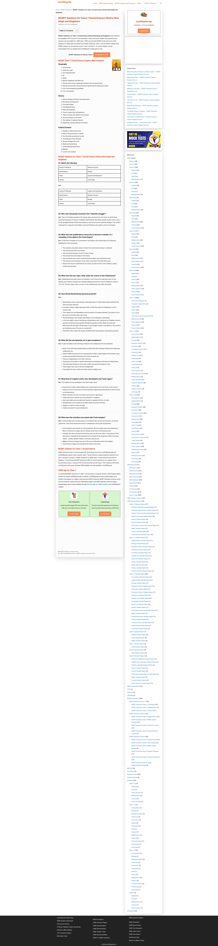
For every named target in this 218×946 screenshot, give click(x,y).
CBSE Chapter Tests (99, 932)
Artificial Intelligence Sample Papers (142, 507)
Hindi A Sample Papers (138, 519)
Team (142, 940)
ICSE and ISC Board (63, 924)
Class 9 (131, 893)
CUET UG (130, 692)
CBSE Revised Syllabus (100, 935)
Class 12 (132, 395)
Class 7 (74, 553)
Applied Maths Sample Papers (140, 540)
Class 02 (132, 164)
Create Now (74, 514)
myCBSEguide (64, 2)
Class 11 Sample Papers (137, 537)
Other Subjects (136, 261)
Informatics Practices (138, 373)
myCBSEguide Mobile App (65, 918)
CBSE (139, 3)
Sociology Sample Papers (139, 628)
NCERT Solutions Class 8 (137, 713)
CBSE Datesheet (134, 922)
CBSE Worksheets (133, 686)
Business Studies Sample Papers (141, 546)
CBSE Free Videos (134, 934)
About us (132, 940)
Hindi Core (134, 361)
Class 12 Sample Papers (137, 574)
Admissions (133, 468)
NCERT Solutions (150, 3)
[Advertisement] (89, 536)
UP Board (130, 911)
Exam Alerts (133, 483)
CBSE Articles (133, 471)
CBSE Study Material (65, 553)
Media (138, 940)
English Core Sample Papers (140, 556)
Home (95, 3)
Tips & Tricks (133, 495)
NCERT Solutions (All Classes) (125, 3)
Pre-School (130, 771)
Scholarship (133, 489)
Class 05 (132, 197)
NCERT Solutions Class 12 (137, 701)
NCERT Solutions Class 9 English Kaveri (143, 739)
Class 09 (132, 270)
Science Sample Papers (138, 531)
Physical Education (137, 383)
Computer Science (137, 349)
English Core (135, 355)
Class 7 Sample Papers (136, 644)
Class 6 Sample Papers (136, 632)
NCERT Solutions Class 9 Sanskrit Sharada (144, 751)
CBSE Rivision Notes (99, 928)
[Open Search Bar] (161, 3)
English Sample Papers (138, 634)
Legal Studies (135, 440)
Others (131, 486)
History (133, 367)
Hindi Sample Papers (138, 638)
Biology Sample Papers (138, 543)
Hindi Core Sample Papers (139, 559)
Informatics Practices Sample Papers (143, 610)
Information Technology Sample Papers (144, 525)
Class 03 (132, 167)
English (133, 170)
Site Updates (133, 492)
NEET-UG (130, 768)
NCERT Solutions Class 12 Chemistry (143, 704)
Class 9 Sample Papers (136, 656)
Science (134, 225)
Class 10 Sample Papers (137, 504)
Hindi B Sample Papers (138, 522)
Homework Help (134, 937)
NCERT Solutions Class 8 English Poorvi (144, 716)
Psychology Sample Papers (140, 625)
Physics (133, 386)
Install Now (105, 514)
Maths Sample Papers (138, 528)
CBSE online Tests (134, 931)
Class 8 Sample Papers (136, 650)
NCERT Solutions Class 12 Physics (142, 710)
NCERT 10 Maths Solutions (101, 938)
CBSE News (130, 465)
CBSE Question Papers (134, 498)
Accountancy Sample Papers (140, 577)
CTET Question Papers (64, 933)
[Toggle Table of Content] (76, 30)
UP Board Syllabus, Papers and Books (69, 927)
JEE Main (130, 695)
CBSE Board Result (135, 925)
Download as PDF (101, 55)
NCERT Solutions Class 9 (137, 736)
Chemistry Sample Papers (139, 550)
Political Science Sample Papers (141, 571)
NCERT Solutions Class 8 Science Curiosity (145, 725)
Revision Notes (132, 774)
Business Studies (136, 343)
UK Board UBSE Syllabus (64, 930)
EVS (132, 173)
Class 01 (132, 161)
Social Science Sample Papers (141, 534)
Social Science (74, 551)
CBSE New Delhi (134, 474)
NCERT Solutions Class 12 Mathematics (144, 707)
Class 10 (132, 298)
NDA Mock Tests (62, 936)
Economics (135, 352)
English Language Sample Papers (142, 516)
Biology (133, 340)
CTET (129, 689)
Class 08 (132, 249)
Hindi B (133, 282)
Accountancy (135, 334)
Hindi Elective (135, 364)
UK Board (130, 780)
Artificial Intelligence (138, 301)
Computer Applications (138, 304)
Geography (134, 358)
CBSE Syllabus (133, 480)
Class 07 (132, 231)
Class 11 (132, 331)
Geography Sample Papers (139, 601)
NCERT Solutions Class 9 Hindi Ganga (143, 743)
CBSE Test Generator (135, 928)
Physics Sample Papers (138, 568)
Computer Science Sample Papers (142, 592)
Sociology (134, 392)
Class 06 (132, 213)
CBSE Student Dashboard (65, 921)
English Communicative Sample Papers (143, 513)
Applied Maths (136, 337)
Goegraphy (134, 422)
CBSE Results (133, 477)
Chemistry (134, 346)
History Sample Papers (138, 562)
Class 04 (132, 182)
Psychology (135, 458)
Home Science (136, 370)
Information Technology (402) (141, 316)
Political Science (136, 389)
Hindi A (133, 279)
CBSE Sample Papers (106, 3)
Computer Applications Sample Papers (143, 510)
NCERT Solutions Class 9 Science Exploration (145, 757)
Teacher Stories (132, 777)
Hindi (133, 176)
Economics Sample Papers (140, 553)
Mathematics (135, 179)
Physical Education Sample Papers (142, 616)
